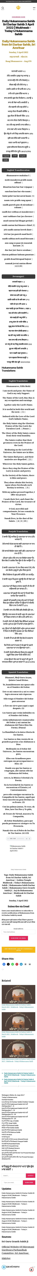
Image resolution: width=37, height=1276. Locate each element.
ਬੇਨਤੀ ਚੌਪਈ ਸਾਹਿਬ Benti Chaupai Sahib (15, 1141)
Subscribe (29, 1182)
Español (6, 156)
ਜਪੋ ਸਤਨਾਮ (14, 1267)
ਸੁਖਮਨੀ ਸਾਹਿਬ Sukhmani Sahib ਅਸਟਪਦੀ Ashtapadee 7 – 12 (15, 1109)
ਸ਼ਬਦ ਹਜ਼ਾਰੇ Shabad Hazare (11, 1148)
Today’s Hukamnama (9, 1097)
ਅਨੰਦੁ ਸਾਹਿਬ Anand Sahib (10, 1125)
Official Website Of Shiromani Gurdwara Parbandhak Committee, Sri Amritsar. (18, 1250)
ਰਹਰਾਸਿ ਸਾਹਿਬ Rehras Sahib (11, 1132)
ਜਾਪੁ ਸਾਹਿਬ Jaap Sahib (9, 1123)
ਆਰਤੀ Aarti (6, 1137)
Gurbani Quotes (7, 1100)
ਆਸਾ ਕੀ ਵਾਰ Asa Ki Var (9, 1150)
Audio (5, 160)
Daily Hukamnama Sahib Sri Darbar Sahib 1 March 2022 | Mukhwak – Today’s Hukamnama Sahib (18, 1007)
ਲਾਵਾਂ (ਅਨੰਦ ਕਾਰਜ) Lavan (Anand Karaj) (15, 1139)
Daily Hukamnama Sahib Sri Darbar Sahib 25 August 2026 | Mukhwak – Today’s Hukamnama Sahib (18, 1204)
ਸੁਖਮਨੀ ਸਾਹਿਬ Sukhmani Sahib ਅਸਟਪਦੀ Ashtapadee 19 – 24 (15, 1117)
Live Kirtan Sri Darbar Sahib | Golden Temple (18, 1102)
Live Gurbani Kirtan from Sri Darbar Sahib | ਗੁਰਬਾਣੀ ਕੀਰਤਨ (18, 1)
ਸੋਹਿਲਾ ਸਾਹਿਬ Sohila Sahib (10, 1128)
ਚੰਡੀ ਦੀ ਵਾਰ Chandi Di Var (10, 1146)
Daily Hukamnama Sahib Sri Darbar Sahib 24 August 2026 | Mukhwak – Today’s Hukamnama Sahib (18, 1212)
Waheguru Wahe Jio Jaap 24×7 (13, 1095)
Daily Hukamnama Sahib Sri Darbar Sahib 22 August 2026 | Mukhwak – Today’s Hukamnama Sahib (18, 1229)
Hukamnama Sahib (18, 17)
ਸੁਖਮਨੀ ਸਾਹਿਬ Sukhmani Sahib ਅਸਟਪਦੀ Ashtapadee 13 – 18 (15, 1113)
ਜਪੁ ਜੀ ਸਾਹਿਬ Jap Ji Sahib (10, 1121)
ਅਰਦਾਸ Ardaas (7, 1134)
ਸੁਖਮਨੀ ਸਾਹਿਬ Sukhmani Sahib (12, 1130)
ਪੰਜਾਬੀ (15, 156)
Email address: (18, 929)
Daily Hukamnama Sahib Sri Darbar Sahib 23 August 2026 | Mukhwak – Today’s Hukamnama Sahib (18, 1221)
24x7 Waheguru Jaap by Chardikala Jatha (19, 949)
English (23, 156)
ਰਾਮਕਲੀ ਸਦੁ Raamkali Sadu (11, 1144)
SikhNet (6, 1258)
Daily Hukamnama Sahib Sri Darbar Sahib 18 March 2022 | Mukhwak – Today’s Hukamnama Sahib (18, 1034)
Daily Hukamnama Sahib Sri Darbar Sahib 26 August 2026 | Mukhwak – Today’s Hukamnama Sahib (18, 1195)
